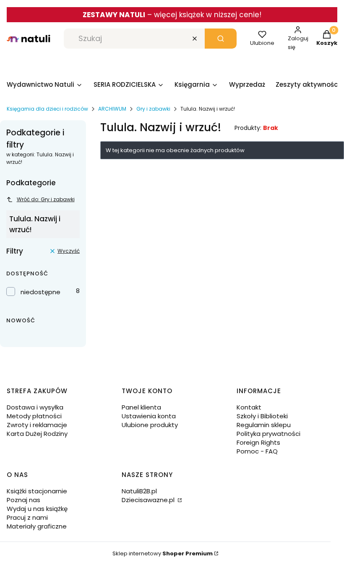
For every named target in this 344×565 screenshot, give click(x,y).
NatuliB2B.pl (139, 491)
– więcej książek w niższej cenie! (172, 15)
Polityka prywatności (268, 433)
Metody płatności (34, 416)
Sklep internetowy (162, 553)
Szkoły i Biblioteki (262, 416)
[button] (221, 39)
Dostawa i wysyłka (35, 407)
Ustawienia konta (149, 416)
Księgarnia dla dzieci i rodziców (47, 108)
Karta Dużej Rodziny (37, 433)
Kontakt (249, 407)
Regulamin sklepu (264, 424)
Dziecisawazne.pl (149, 499)
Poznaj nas (23, 499)
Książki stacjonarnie (37, 491)
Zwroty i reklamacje (37, 424)
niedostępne (40, 292)
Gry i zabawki (153, 108)
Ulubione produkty (150, 424)
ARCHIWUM (112, 108)
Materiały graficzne (37, 526)
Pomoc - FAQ (257, 451)
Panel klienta (141, 407)
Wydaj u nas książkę (37, 508)
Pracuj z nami (27, 517)
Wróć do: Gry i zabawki (46, 199)
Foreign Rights (258, 442)
